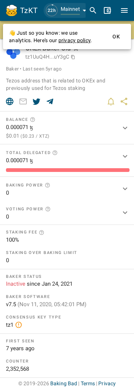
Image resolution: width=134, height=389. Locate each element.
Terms (88, 383)
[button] (67, 10)
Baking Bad (63, 383)
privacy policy (74, 40)
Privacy (107, 383)
